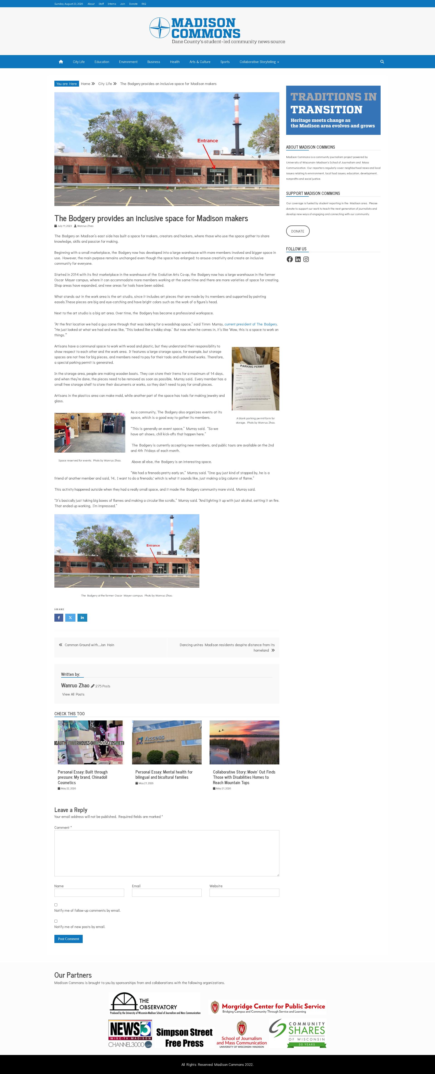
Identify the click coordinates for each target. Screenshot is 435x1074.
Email (136, 885)
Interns (112, 3)
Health (175, 61)
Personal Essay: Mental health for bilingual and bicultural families (164, 774)
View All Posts (73, 694)
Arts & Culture (200, 61)
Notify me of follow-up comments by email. (87, 910)
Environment (128, 61)
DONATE (297, 231)
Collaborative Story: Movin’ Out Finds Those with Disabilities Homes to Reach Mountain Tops (244, 777)
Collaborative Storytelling (258, 61)
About (91, 3)
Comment (63, 827)
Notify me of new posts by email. (79, 926)
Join (122, 3)
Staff (101, 3)
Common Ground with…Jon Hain (89, 644)
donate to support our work (302, 208)
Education (102, 61)
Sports (225, 61)
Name (59, 885)
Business (153, 61)
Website (216, 885)
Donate (133, 3)
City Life (79, 61)
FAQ (144, 3)
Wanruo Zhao (75, 685)
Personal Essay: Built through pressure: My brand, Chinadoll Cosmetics (83, 777)
